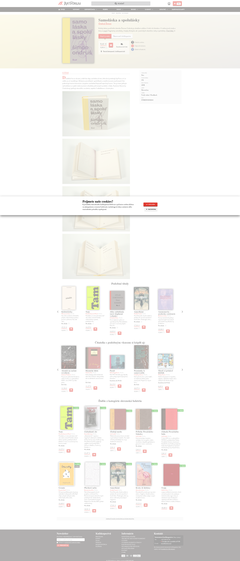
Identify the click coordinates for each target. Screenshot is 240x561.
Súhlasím (151, 204)
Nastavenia (152, 209)
